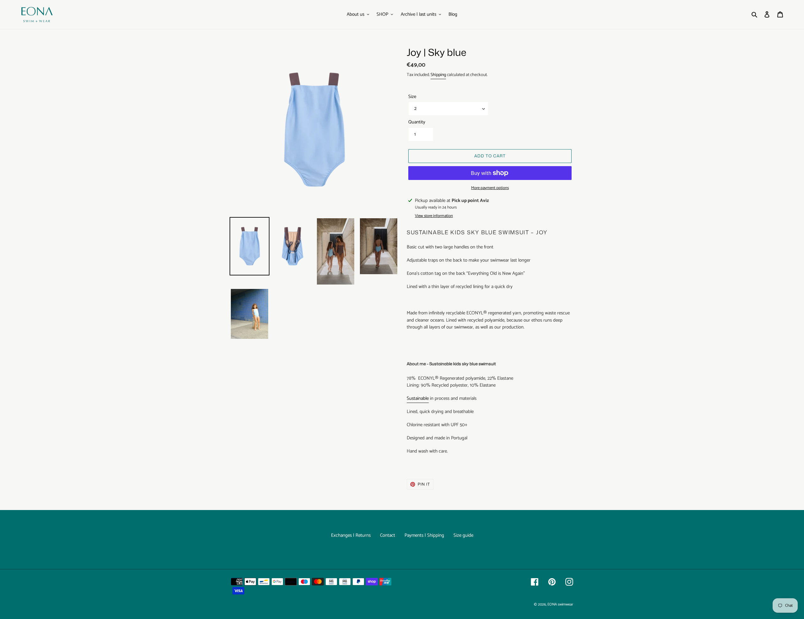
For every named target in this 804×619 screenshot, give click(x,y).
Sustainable (418, 398)
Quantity (416, 122)
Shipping (438, 75)
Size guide (463, 535)
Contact (387, 535)
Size (412, 96)
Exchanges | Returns (351, 535)
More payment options (490, 188)
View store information (434, 216)
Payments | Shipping (424, 535)
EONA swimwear (560, 604)
